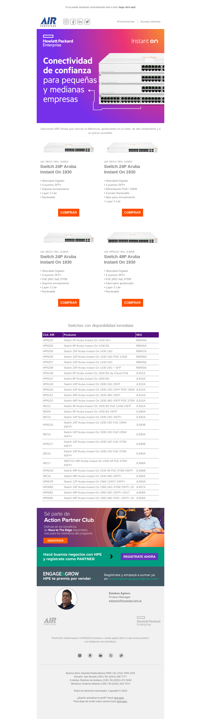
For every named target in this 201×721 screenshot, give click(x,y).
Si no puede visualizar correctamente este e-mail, (100, 7)
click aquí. (119, 698)
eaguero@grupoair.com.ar (125, 600)
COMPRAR (68, 212)
